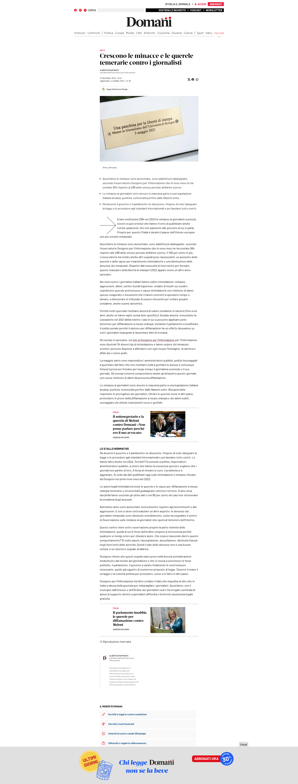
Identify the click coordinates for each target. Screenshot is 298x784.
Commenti (94, 33)
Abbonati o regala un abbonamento (127, 743)
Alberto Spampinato (109, 70)
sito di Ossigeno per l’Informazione (154, 340)
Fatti (139, 33)
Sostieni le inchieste (172, 10)
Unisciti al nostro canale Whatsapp (127, 733)
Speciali (219, 33)
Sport (200, 33)
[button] (188, 79)
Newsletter (214, 10)
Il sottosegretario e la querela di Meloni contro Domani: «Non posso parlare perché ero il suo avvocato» (129, 425)
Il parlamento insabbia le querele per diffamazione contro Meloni (130, 619)
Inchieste (80, 33)
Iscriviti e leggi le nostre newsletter (127, 714)
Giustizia (177, 33)
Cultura (188, 33)
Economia (164, 33)
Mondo (130, 33)
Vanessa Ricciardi (121, 437)
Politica (108, 33)
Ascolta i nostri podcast (121, 723)
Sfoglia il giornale (177, 4)
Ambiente (150, 33)
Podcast (195, 10)
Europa (119, 33)
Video (208, 33)
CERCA (92, 10)
